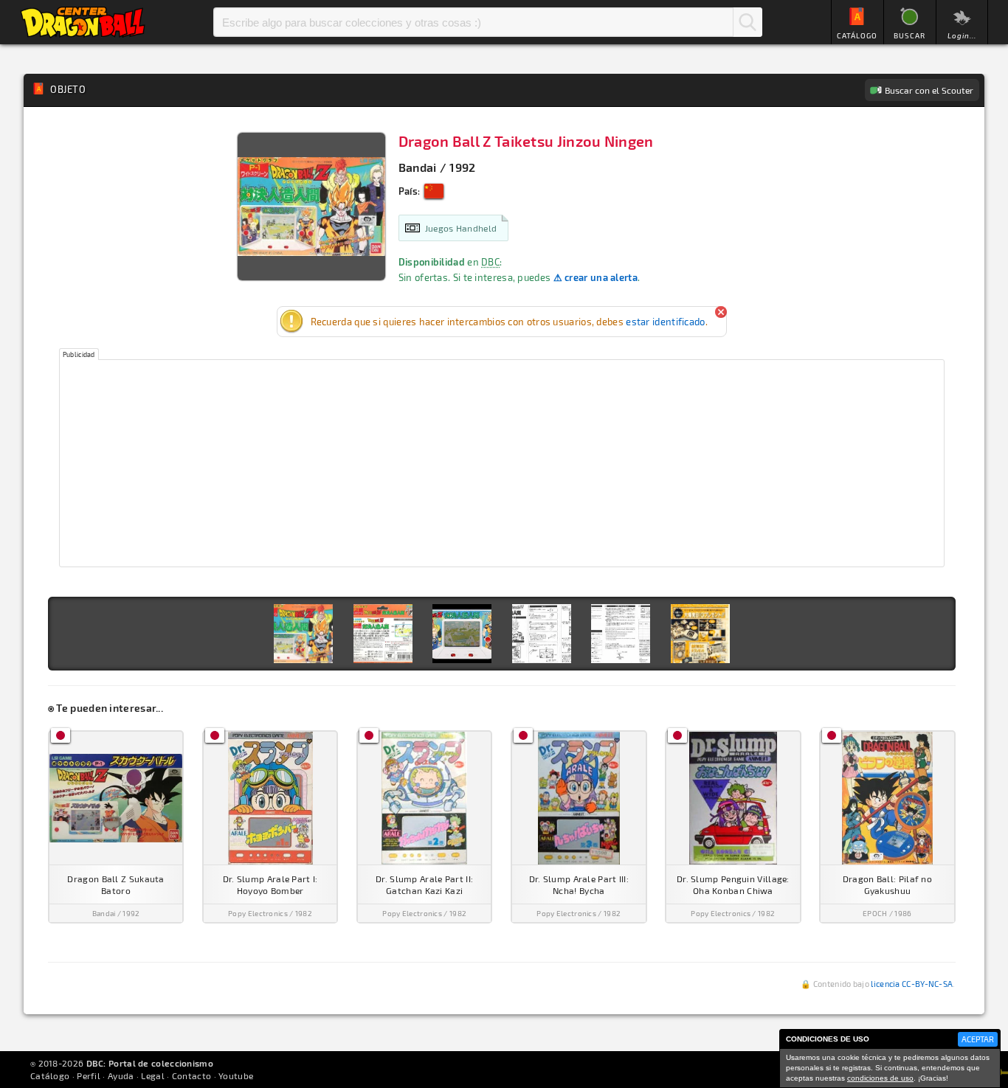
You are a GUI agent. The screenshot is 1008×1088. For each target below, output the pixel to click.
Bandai (417, 167)
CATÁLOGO (857, 35)
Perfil (88, 1075)
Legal (153, 1075)
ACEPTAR (978, 1039)
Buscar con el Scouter (929, 90)
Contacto (191, 1075)
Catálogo (49, 1075)
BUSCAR (909, 35)
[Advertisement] (502, 463)
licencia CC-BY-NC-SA (912, 983)
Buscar (747, 22)
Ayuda (121, 1075)
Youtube (235, 1075)
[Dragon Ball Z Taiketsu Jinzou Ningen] (303, 633)
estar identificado (665, 322)
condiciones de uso (880, 1078)
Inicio (82, 22)
